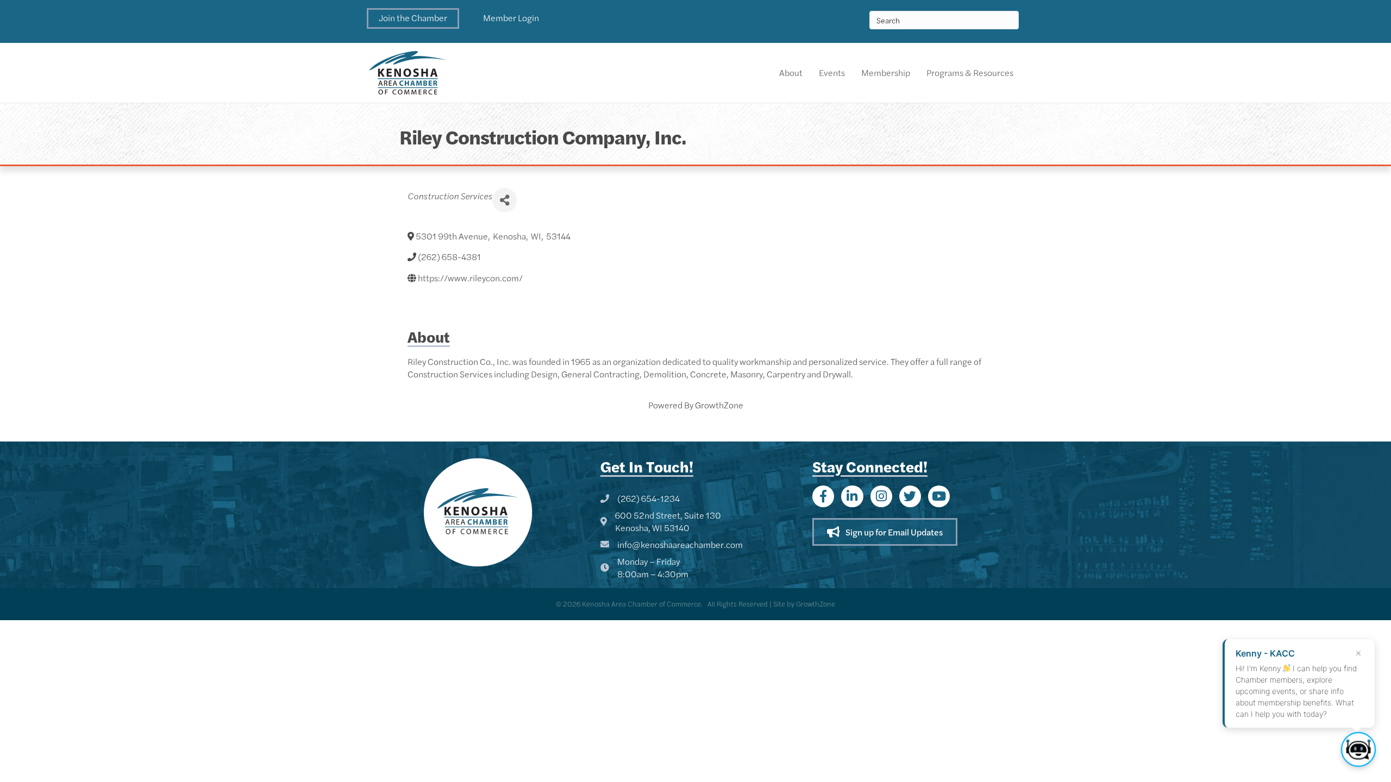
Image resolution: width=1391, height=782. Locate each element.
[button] (413, 18)
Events (832, 72)
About (791, 72)
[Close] (1358, 653)
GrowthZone (719, 405)
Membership (885, 72)
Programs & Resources (969, 72)
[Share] (504, 200)
